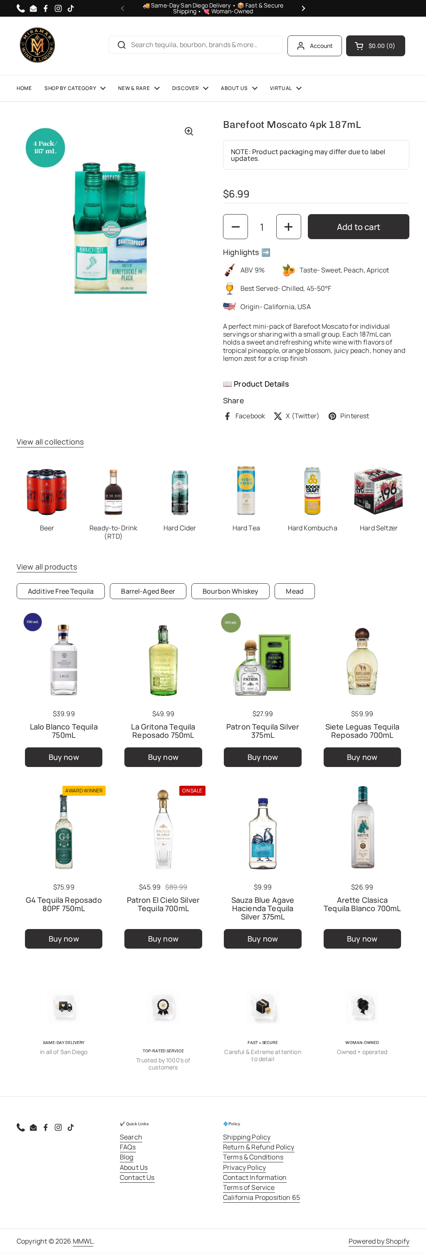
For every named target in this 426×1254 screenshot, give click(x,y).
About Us (134, 1167)
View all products (47, 567)
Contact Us (137, 1177)
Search (131, 1137)
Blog (127, 1157)
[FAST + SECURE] (263, 1007)
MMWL (83, 1241)
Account (321, 46)
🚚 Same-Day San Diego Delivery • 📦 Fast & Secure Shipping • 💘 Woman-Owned (213, 8)
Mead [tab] (295, 591)
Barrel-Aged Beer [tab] (148, 591)
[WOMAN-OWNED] (362, 1007)
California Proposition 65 (261, 1197)
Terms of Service (249, 1187)
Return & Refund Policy (259, 1147)
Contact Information (255, 1177)
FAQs (128, 1147)
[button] (375, 45)
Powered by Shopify (379, 1241)
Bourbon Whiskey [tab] (230, 591)
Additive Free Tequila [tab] (61, 591)
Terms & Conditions (253, 1157)
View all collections (50, 442)
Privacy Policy (244, 1167)
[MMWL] (37, 46)
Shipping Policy (246, 1137)
